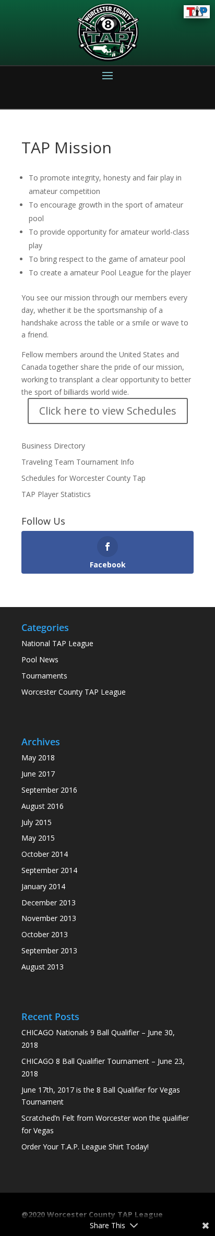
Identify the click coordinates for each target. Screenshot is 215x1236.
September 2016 (49, 790)
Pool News (39, 659)
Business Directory (53, 446)
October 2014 (44, 854)
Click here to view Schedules (107, 411)
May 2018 (38, 757)
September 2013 (49, 950)
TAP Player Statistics (56, 494)
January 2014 (43, 886)
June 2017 (38, 774)
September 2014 (49, 870)
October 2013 (44, 934)
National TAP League (57, 643)
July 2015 (36, 822)
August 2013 (42, 967)
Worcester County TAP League (73, 692)
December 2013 (48, 902)
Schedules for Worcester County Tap (83, 478)
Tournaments (44, 676)
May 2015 (38, 838)
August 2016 (42, 806)
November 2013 (48, 918)
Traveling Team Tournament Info (77, 462)
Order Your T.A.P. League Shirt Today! (85, 1147)
